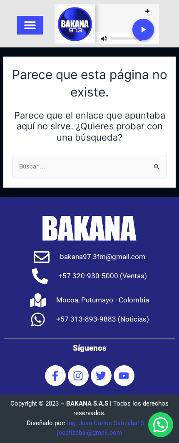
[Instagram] (78, 375)
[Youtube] (124, 375)
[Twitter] (101, 375)
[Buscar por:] (89, 166)
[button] (29, 25)
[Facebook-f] (55, 375)
